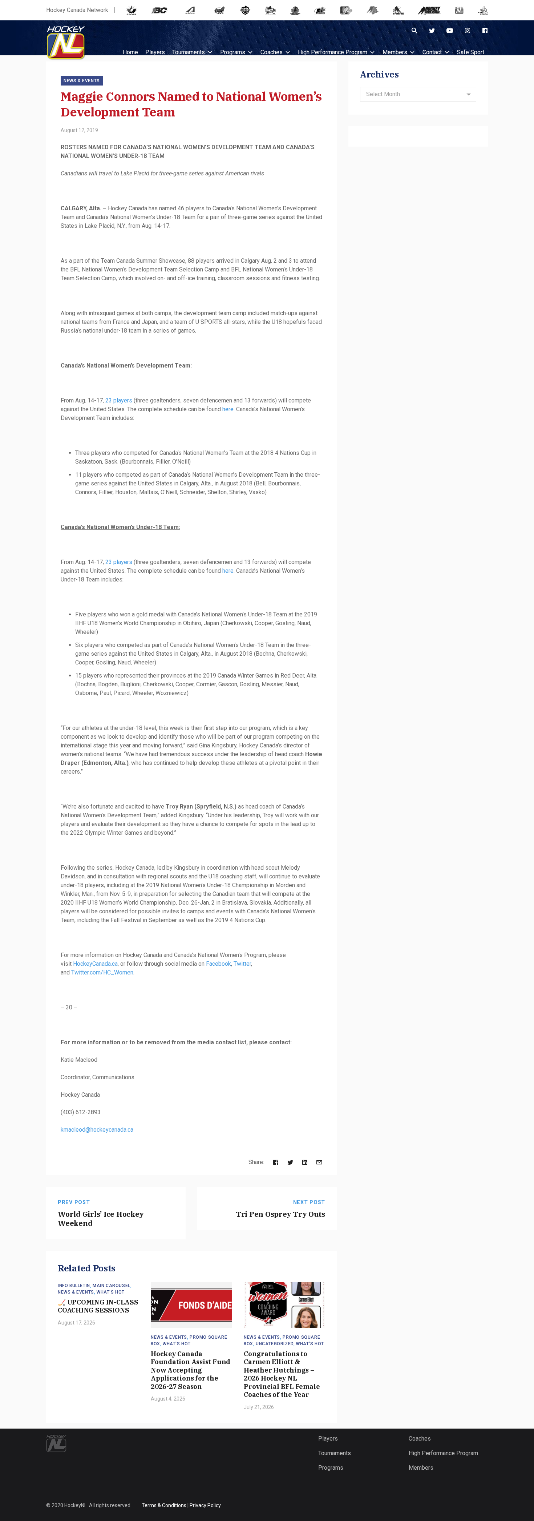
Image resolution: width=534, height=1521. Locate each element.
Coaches (271, 52)
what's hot (111, 1292)
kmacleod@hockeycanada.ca (97, 1129)
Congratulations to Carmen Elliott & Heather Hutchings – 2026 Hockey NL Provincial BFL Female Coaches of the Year (282, 1374)
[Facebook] (485, 30)
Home (130, 52)
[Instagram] (467, 30)
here (228, 409)
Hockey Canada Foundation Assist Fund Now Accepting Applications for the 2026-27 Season (190, 1370)
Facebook (218, 963)
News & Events (82, 80)
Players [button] (155, 52)
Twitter (242, 963)
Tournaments (188, 52)
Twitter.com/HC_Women (102, 972)
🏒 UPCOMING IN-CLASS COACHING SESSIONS (98, 1306)
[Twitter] (432, 30)
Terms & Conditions (164, 1505)
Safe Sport (470, 52)
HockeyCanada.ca (95, 963)
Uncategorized (275, 1343)
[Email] (319, 1162)
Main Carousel (111, 1285)
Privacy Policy (205, 1505)
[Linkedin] (305, 1162)
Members (395, 52)
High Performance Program (332, 52)
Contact (432, 52)
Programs (232, 52)
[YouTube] (449, 30)
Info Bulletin (74, 1285)
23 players (118, 400)
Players (328, 1438)
